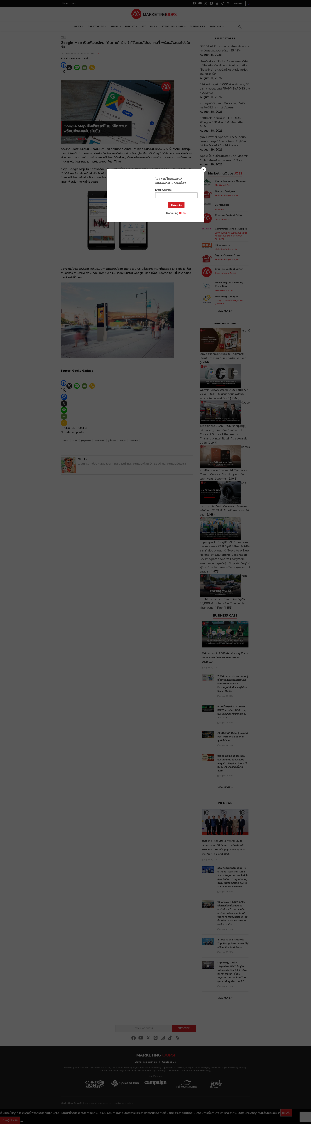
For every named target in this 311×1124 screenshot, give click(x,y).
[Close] (203, 169)
